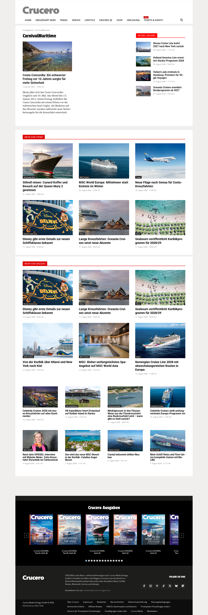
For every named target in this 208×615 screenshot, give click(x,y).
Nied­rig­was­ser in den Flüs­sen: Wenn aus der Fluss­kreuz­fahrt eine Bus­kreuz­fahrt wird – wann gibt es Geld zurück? (125, 414)
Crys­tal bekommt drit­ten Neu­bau (124, 456)
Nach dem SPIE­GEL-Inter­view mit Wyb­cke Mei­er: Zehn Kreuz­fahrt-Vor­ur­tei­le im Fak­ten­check (40, 457)
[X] (169, 586)
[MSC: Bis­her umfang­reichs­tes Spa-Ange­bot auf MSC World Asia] (104, 340)
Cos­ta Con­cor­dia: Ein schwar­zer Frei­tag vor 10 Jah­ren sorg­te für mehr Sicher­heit (44, 79)
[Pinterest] (157, 586)
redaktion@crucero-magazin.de (96, 590)
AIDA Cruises (28, 357)
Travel (138, 177)
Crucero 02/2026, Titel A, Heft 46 (41, 552)
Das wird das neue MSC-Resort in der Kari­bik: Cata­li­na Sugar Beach (82, 457)
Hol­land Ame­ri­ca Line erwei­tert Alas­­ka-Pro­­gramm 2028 (168, 59)
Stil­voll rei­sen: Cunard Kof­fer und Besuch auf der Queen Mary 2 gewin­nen (45, 186)
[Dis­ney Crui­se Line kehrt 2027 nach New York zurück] (143, 47)
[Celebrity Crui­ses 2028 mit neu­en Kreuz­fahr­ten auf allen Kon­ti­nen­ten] (40, 397)
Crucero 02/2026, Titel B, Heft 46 (69, 552)
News (26, 70)
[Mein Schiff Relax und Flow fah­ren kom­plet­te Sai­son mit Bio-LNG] (167, 440)
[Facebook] (144, 586)
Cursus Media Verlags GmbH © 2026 (38, 602)
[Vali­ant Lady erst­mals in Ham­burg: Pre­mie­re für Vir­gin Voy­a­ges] (143, 76)
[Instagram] (150, 586)
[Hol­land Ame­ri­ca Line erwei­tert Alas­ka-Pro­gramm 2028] (143, 61)
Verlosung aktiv (29, 177)
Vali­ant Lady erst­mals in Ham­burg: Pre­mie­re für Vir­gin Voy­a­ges (168, 75)
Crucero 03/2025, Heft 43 (153, 552)
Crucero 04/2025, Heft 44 (125, 552)
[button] (181, 20)
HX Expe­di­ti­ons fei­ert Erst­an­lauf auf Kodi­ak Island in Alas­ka (82, 412)
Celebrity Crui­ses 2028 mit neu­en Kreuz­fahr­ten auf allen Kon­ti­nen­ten (40, 413)
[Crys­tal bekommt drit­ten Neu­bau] (125, 440)
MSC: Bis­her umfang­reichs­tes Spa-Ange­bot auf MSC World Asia (103, 364)
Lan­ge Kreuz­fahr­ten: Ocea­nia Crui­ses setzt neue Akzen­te (102, 241)
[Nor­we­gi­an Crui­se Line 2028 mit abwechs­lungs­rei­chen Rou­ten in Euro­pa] (160, 340)
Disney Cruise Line (30, 234)
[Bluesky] (176, 586)
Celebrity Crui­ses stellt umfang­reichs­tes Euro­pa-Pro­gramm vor (167, 412)
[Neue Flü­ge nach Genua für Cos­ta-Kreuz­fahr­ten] (160, 161)
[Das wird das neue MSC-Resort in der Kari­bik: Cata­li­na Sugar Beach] (82, 440)
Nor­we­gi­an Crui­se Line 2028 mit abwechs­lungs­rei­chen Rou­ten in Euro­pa (156, 365)
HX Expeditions (71, 406)
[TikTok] (163, 586)
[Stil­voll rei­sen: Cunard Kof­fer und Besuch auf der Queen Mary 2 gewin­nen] (48, 161)
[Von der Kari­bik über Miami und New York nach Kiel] (48, 340)
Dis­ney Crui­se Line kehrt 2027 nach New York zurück (168, 45)
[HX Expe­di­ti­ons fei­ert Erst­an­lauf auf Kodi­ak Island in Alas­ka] (82, 397)
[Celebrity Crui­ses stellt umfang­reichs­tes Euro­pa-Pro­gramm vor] (167, 397)
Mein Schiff (28, 450)
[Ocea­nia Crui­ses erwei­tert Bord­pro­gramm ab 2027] (143, 91)
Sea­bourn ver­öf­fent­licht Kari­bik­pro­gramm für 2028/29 (159, 241)
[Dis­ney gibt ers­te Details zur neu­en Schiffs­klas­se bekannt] (48, 217)
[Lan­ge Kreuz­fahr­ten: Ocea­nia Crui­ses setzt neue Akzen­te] (104, 217)
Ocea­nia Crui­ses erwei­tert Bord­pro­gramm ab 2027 (167, 89)
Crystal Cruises (114, 450)
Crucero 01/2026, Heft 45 (97, 552)
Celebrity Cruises (30, 406)
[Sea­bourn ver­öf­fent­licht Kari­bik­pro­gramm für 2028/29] (160, 217)
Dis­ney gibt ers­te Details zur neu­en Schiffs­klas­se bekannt (46, 241)
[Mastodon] (182, 586)
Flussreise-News (114, 406)
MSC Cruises (84, 177)
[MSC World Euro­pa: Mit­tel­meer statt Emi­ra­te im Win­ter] (104, 161)
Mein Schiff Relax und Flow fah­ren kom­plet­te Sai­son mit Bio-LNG (167, 457)
